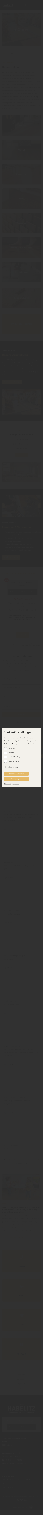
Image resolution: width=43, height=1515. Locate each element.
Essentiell (12, 748)
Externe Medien (14, 761)
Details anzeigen (11, 767)
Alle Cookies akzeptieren (16, 773)
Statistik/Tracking (14, 757)
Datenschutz (7, 784)
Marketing (12, 753)
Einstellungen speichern (16, 779)
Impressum (16, 784)
